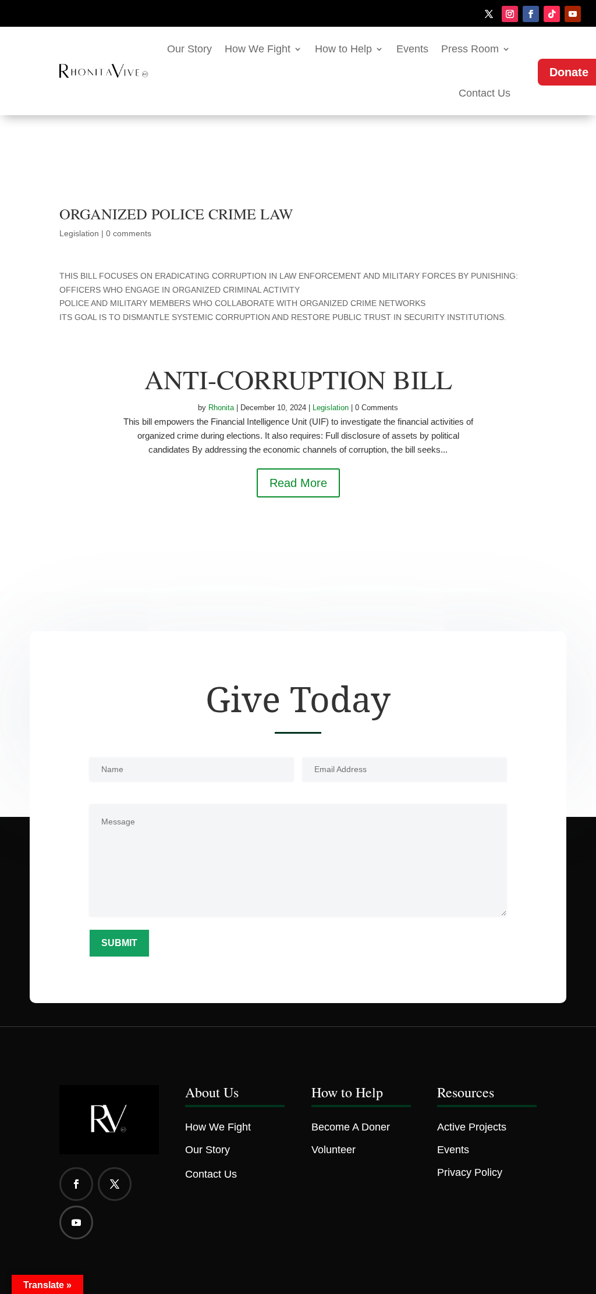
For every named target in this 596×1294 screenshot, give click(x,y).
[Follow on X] (489, 14)
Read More (298, 483)
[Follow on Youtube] (573, 14)
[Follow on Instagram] (510, 14)
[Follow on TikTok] (552, 14)
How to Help (343, 49)
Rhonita (221, 407)
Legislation (79, 233)
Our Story (189, 49)
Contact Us (484, 93)
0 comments (128, 233)
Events (412, 49)
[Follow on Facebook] (531, 14)
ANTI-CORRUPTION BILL (298, 379)
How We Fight (257, 49)
